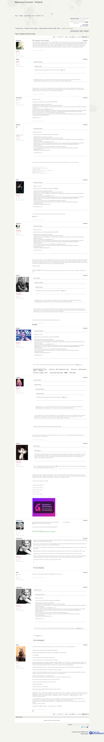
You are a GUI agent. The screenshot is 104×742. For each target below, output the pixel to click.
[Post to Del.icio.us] (87, 726)
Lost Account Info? (84, 25)
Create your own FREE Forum (80, 732)
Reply (81, 31)
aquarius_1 (18, 223)
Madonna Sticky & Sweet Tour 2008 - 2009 (49, 28)
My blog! (34, 324)
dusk (17, 572)
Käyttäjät (21, 15)
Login (86, 22)
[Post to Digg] (85, 726)
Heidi (17, 180)
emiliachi (18, 377)
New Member (85, 24)
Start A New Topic (74, 31)
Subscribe (86, 31)
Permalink (85, 40)
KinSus (18, 443)
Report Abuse (84, 733)
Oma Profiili (38, 15)
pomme (18, 275)
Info (42, 15)
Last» (66, 37)
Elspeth (18, 328)
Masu (17, 645)
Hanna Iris (18, 40)
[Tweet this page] (82, 726)
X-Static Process (19, 28)
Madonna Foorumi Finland (31, 28)
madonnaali (19, 538)
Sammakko (19, 97)
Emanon (18, 124)
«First (54, 37)
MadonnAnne (19, 520)
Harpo (17, 59)
